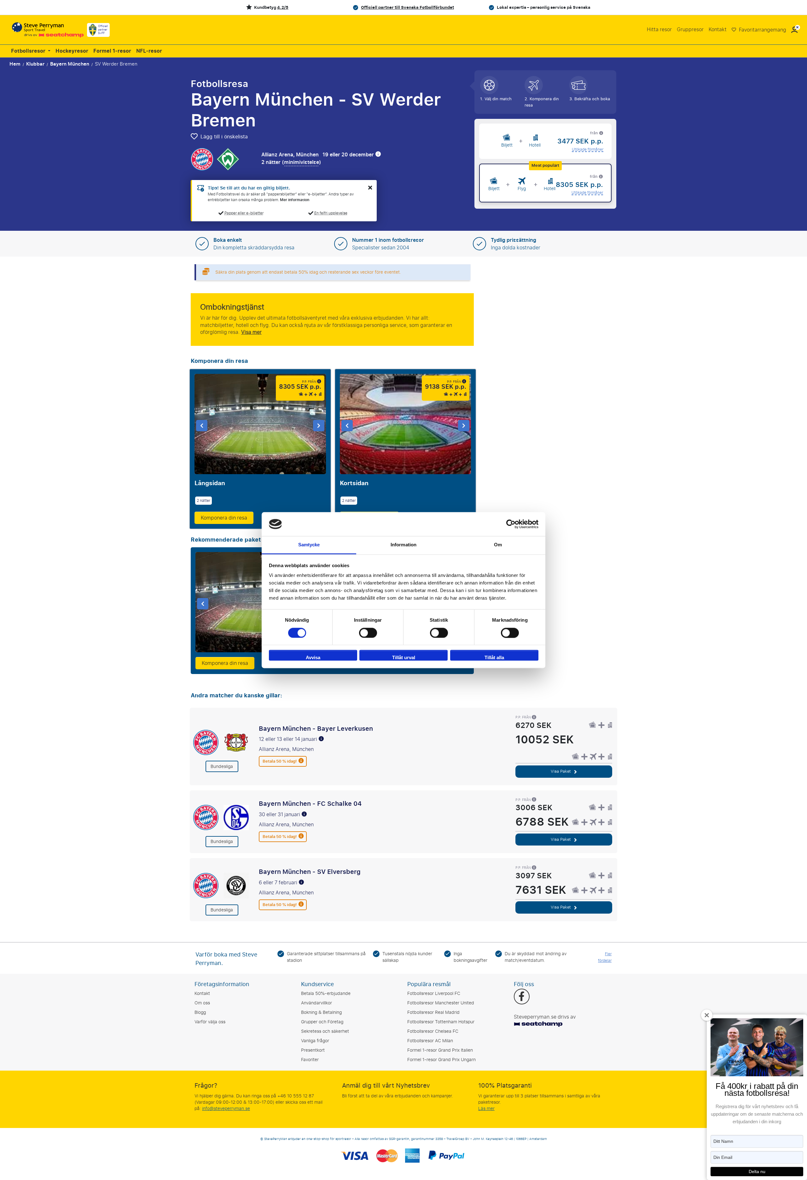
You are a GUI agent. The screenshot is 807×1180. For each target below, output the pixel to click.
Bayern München (69, 64)
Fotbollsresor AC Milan (430, 1041)
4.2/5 (282, 7)
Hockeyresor (71, 51)
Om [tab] (498, 545)
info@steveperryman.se (226, 1109)
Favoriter (310, 1060)
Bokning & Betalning (321, 1012)
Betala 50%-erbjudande (326, 993)
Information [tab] (403, 545)
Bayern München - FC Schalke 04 (310, 804)
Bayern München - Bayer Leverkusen (316, 729)
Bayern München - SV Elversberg (310, 872)
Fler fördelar (605, 957)
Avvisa (313, 657)
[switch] (368, 633)
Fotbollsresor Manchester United (440, 1003)
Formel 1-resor (112, 51)
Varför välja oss (209, 1022)
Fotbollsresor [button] (29, 51)
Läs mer (486, 1109)
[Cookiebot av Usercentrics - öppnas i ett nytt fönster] (510, 524)
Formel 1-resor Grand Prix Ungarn (441, 1060)
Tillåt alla (494, 657)
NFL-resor (149, 51)
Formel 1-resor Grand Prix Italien (440, 1050)
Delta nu (757, 1171)
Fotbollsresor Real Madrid (433, 1012)
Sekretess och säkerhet (325, 1031)
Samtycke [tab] (309, 545)
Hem (14, 64)
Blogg (200, 1012)
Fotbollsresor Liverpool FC (433, 993)
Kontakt (718, 29)
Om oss (202, 1003)
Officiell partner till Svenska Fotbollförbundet (407, 7)
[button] (794, 29)
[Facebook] (522, 997)
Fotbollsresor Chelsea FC (432, 1031)
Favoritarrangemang (762, 29)
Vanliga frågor (315, 1041)
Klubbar (35, 64)
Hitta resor (659, 29)
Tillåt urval (403, 657)
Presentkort (313, 1050)
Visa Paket (561, 771)
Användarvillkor (316, 1003)
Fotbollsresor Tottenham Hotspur (440, 1022)
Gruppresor (690, 29)
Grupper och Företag (322, 1022)
